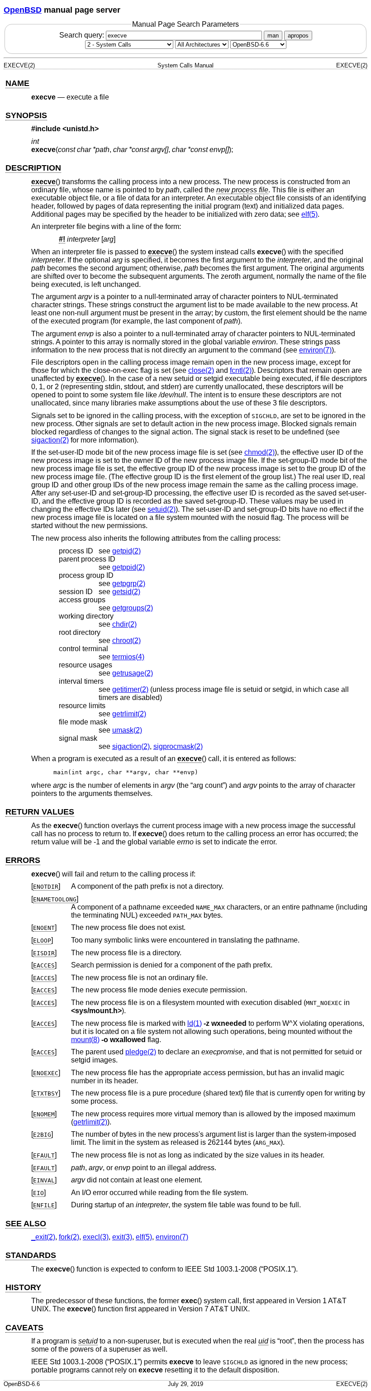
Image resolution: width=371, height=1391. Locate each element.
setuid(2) (161, 509)
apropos (298, 35)
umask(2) (127, 730)
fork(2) (69, 1237)
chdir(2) (124, 624)
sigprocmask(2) (178, 746)
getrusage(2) (132, 673)
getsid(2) (126, 591)
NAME (17, 83)
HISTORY (23, 1287)
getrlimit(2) (129, 714)
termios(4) (128, 657)
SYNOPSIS (26, 115)
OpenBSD (23, 9)
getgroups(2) (132, 608)
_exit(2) (43, 1237)
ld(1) (194, 1023)
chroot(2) (126, 640)
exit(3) (122, 1237)
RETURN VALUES (39, 811)
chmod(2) (259, 452)
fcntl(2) (241, 370)
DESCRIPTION (33, 167)
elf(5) (309, 214)
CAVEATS (24, 1327)
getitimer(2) (130, 689)
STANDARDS (30, 1255)
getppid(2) (128, 567)
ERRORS (22, 860)
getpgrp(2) (128, 583)
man (273, 35)
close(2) (201, 370)
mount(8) (85, 1039)
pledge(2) (140, 1052)
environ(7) (315, 350)
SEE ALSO (25, 1223)
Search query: (82, 35)
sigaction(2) (50, 440)
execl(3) (96, 1237)
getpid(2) (126, 551)
